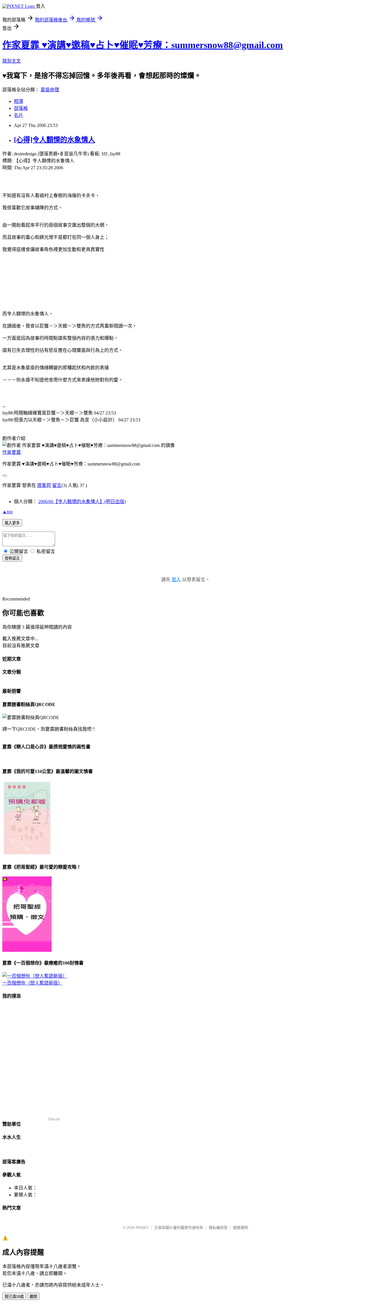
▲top (7, 511)
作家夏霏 (11, 452)
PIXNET (142, 1227)
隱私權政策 (218, 1227)
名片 (18, 115)
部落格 (21, 108)
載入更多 (12, 523)
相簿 (18, 101)
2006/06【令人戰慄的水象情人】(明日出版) (82, 501)
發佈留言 (12, 558)
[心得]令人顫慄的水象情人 (54, 139)
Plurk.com (54, 1118)
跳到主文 (11, 61)
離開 (33, 1296)
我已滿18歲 (14, 1296)
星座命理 (50, 89)
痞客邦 (44, 485)
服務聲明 (240, 1227)
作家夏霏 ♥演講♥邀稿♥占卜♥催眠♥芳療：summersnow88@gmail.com (142, 45)
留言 (56, 485)
